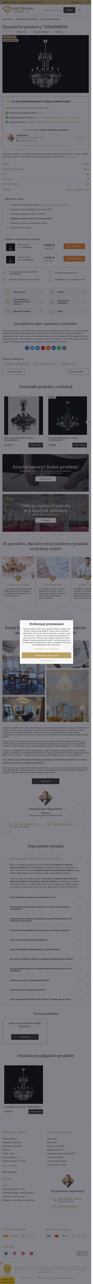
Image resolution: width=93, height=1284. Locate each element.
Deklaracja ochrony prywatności (46, 649)
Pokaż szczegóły (46, 661)
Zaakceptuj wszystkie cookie (46, 655)
